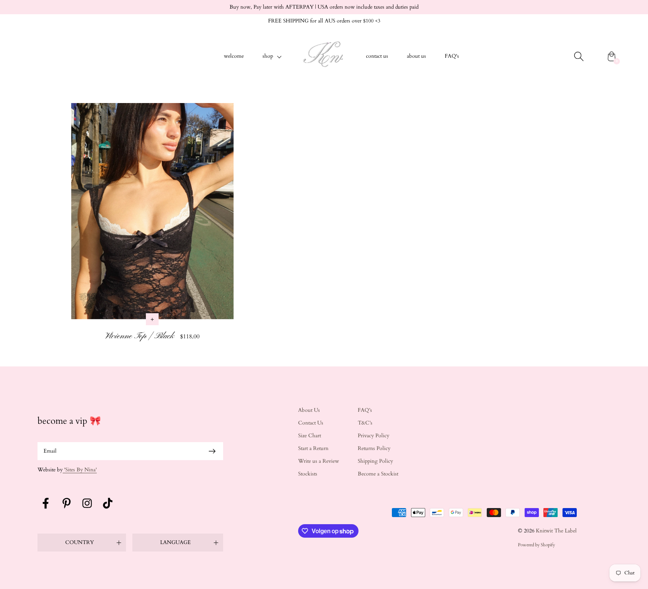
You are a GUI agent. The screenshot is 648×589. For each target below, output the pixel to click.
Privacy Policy (373, 435)
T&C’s (365, 422)
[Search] (578, 56)
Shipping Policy (375, 461)
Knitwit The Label (556, 530)
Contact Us (310, 422)
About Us (309, 410)
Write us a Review (318, 461)
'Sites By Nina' (80, 469)
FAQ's (452, 56)
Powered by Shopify (536, 545)
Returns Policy (374, 448)
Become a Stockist (378, 473)
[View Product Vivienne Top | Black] (152, 225)
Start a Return (313, 448)
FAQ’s (365, 410)
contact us (377, 56)
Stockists (307, 473)
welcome (234, 56)
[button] (272, 56)
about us (416, 56)
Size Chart (309, 435)
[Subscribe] (212, 451)
